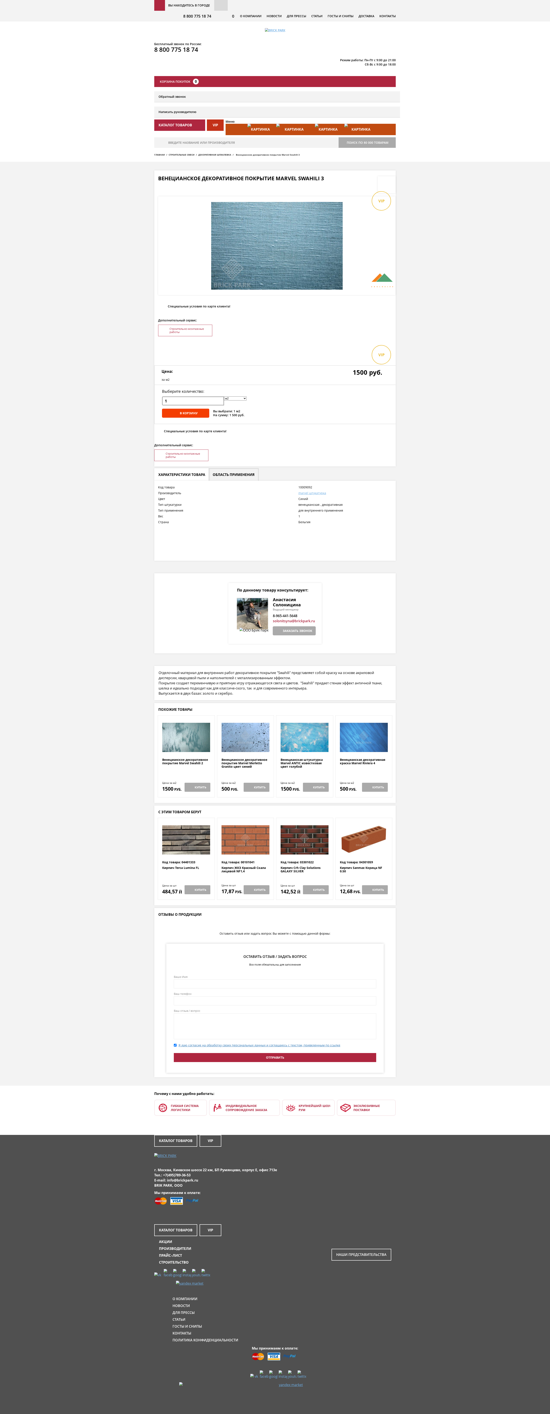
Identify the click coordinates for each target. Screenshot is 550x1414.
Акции (165, 1241)
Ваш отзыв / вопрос (187, 1011)
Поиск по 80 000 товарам (367, 143)
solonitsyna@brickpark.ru (294, 621)
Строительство (174, 1262)
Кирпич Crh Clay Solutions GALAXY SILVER (301, 869)
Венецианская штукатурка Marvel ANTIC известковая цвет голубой (302, 763)
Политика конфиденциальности (205, 1340)
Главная (159, 154)
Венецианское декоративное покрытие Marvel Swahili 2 (185, 761)
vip (215, 125)
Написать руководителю (177, 112)
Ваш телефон (182, 994)
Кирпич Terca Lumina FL (180, 868)
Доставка (366, 16)
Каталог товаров (175, 1140)
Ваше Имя (181, 977)
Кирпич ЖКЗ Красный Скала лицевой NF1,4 (244, 869)
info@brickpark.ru (182, 1180)
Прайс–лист (170, 1255)
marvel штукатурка (312, 493)
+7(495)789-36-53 (177, 1175)
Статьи (316, 16)
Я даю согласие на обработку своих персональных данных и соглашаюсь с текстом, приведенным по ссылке (259, 1045)
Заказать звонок (297, 631)
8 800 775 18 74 (197, 16)
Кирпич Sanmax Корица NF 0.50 (361, 869)
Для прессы (296, 16)
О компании (250, 16)
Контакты (387, 16)
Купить (200, 787)
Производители (175, 1248)
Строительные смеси (181, 154)
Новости (274, 16)
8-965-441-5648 (285, 615)
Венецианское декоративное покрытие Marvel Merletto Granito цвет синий (244, 763)
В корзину (189, 413)
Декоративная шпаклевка (214, 154)
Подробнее (186, 748)
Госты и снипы (340, 16)
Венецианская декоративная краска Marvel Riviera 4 (362, 761)
